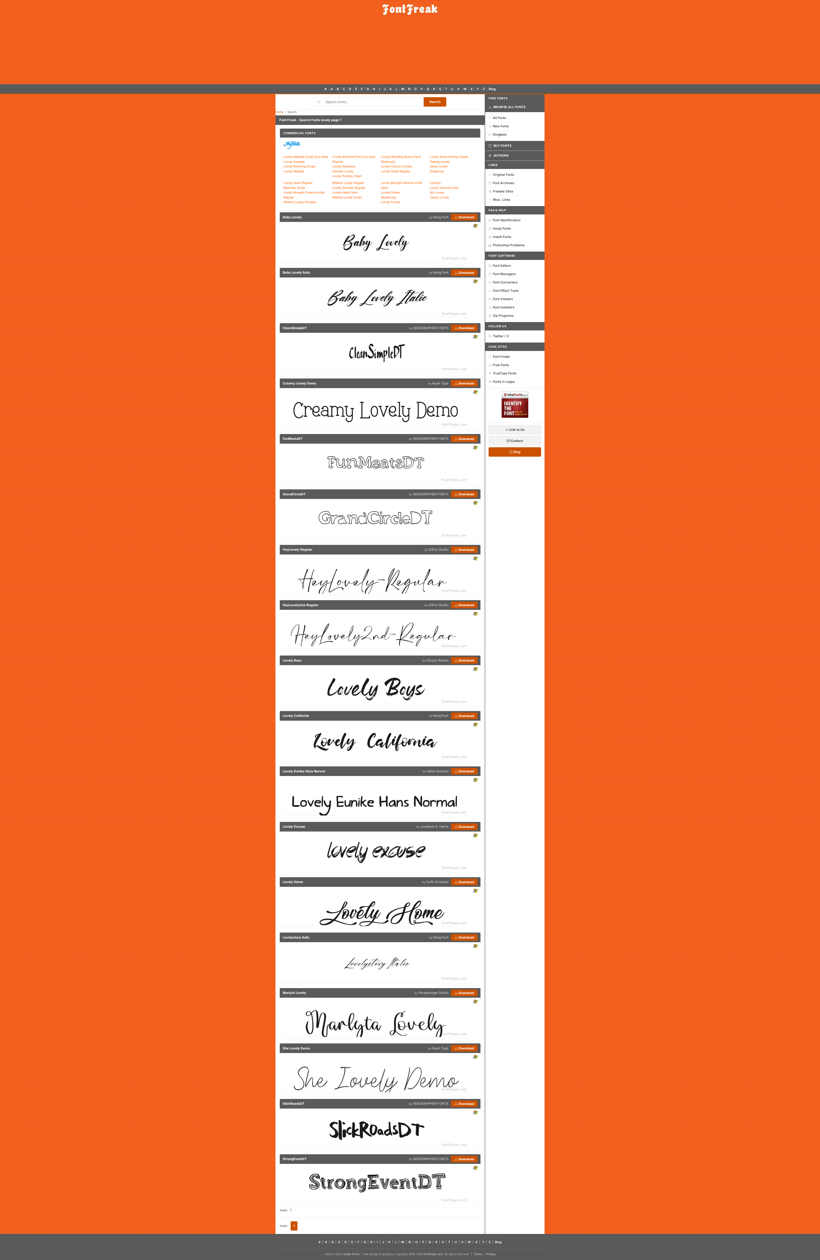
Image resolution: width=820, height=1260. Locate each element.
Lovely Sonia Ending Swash (449, 156)
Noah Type (440, 383)
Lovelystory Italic (296, 937)
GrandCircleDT (294, 494)
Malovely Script (294, 187)
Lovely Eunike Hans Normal (304, 771)
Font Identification (507, 220)
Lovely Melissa (293, 171)
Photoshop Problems (509, 245)
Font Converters (505, 282)
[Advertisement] (410, 52)
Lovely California (296, 716)
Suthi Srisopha (437, 882)
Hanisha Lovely (342, 171)
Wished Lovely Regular (348, 183)
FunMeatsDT (293, 439)
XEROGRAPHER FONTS (430, 328)
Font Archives (503, 183)
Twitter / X (501, 336)
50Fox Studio (438, 549)
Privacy (491, 1254)
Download (466, 217)
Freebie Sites (503, 191)
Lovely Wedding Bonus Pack (401, 156)
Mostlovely (388, 197)
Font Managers (504, 274)
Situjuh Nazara (437, 660)
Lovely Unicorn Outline (396, 166)
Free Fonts (501, 365)
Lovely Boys (292, 660)
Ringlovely (437, 171)
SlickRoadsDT (294, 1104)
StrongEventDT (295, 1159)
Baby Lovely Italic (296, 272)
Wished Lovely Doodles (299, 202)
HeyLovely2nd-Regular (300, 605)
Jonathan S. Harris (434, 826)
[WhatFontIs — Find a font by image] (515, 416)
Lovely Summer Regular (348, 187)
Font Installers (503, 307)
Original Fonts (503, 175)
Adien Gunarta (437, 771)
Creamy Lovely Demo (299, 383)
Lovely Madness (343, 166)
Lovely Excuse (294, 826)
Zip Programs (503, 316)
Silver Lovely (439, 166)
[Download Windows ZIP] (475, 226)
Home (279, 112)
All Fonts (499, 118)
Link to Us (516, 430)
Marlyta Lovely (294, 993)
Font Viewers (503, 299)
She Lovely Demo (296, 1048)
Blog (492, 89)
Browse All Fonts (509, 107)
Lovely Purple (390, 202)
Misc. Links (501, 200)
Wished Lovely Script (347, 197)
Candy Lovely (439, 197)
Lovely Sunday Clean (347, 176)
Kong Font (440, 217)
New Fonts (501, 126)
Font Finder (501, 357)
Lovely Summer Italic (444, 187)
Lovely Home (293, 882)
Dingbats (500, 134)
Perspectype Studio (433, 993)
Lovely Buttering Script (299, 166)
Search (435, 102)
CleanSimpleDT (295, 328)
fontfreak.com (433, 1254)
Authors (501, 155)
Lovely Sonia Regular (395, 171)
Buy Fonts (502, 145)
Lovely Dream (390, 192)
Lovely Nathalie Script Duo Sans (305, 156)
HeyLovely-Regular (297, 549)
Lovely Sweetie (294, 161)
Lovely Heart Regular (298, 183)
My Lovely (437, 192)
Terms (478, 1254)
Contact (516, 441)
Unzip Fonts (502, 228)
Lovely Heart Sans (345, 192)
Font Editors (502, 266)
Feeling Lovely (440, 161)
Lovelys (435, 183)
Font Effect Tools (506, 291)
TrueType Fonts (505, 373)
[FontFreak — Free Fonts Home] (409, 9)
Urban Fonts (351, 1254)
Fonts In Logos (504, 382)
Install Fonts (502, 237)
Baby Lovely (292, 217)
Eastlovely (388, 161)
